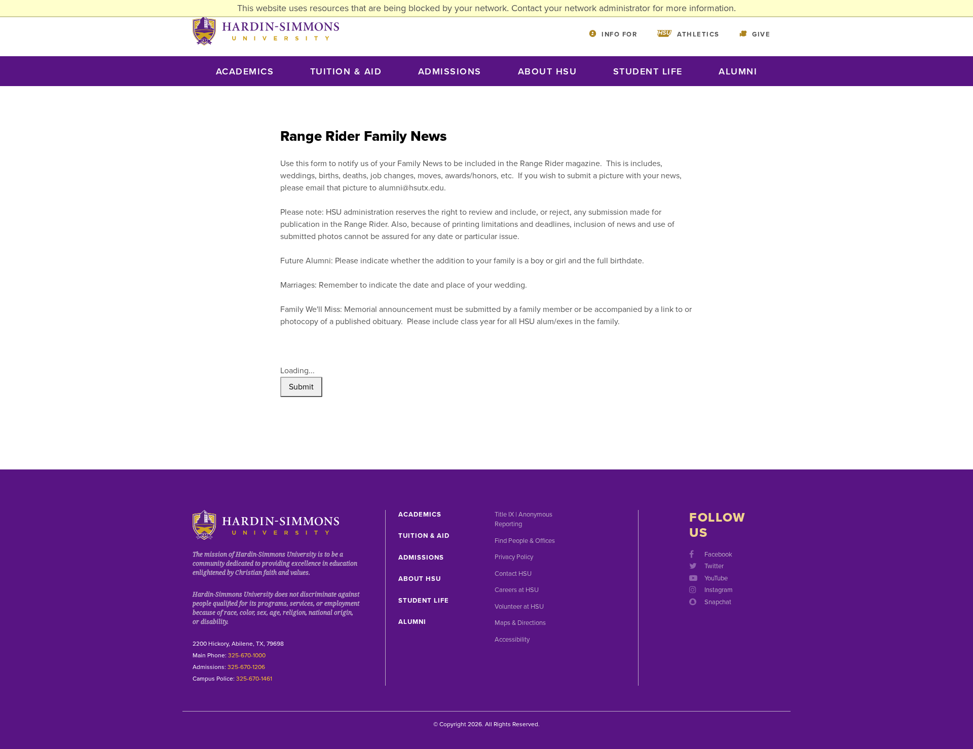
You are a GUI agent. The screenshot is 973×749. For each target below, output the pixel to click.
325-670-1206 (246, 667)
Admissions (449, 71)
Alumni (738, 71)
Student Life (648, 71)
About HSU (547, 71)
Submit (301, 387)
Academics (245, 71)
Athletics (698, 34)
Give (761, 34)
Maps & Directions (520, 623)
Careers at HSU (517, 590)
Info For (619, 34)
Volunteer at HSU (519, 607)
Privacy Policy (514, 557)
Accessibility (512, 640)
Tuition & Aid (346, 71)
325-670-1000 (247, 655)
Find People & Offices (525, 541)
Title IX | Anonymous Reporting (523, 519)
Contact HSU (513, 574)
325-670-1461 (254, 678)
